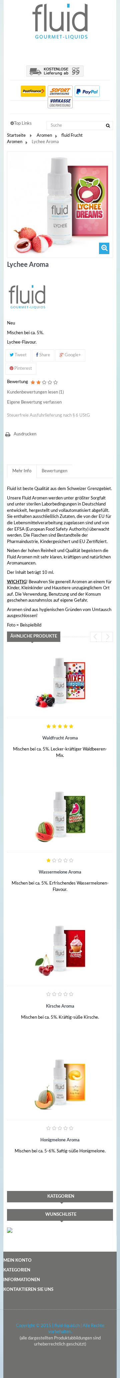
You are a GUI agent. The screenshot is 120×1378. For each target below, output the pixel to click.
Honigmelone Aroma (60, 1140)
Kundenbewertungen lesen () (35, 392)
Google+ (72, 355)
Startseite (16, 135)
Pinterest (22, 368)
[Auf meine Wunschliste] (20, 759)
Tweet (20, 355)
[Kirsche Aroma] (60, 950)
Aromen (44, 135)
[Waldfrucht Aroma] (60, 682)
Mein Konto (17, 1260)
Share (44, 355)
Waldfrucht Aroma (60, 738)
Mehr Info (21, 471)
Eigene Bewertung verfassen (34, 402)
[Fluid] (27, 297)
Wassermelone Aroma (60, 872)
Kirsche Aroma (60, 1006)
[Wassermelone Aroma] (60, 816)
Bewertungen (54, 471)
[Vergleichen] (47, 759)
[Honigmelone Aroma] (60, 1084)
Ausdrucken (25, 434)
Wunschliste (60, 1214)
